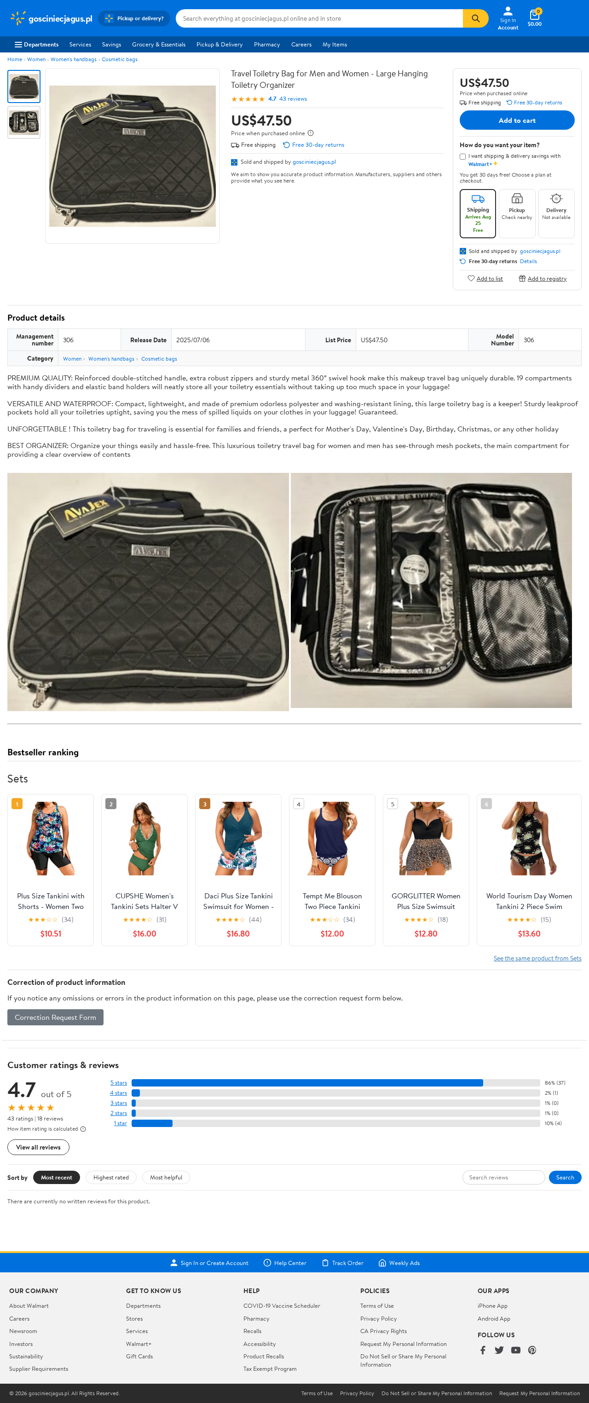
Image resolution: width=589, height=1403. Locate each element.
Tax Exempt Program (270, 1368)
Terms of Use (377, 1305)
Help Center (290, 1263)
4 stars (118, 1092)
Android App (494, 1318)
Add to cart (517, 120)
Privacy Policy (378, 1318)
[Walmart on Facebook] (483, 1351)
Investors (21, 1344)
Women (36, 59)
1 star (120, 1123)
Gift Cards (139, 1356)
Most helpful (166, 1177)
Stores (134, 1318)
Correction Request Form (55, 1017)
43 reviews (293, 98)
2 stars (118, 1113)
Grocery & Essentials (158, 44)
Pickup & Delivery (219, 44)
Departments (41, 44)
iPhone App (493, 1305)
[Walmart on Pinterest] (532, 1351)
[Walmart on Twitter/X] (499, 1351)
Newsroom (23, 1331)
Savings (111, 44)
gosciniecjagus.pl (314, 161)
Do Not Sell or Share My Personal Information (436, 1393)
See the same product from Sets (538, 958)
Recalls (252, 1331)
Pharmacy (267, 44)
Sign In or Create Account (214, 1263)
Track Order (348, 1263)
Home (14, 59)
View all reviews (38, 1147)
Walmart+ (139, 1344)
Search (565, 1177)
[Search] (476, 18)
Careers (301, 44)
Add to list (490, 278)
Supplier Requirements (38, 1368)
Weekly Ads (404, 1263)
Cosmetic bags (120, 59)
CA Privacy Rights (383, 1331)
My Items (335, 44)
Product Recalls (263, 1356)
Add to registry (547, 278)
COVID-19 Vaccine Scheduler (281, 1305)
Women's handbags (74, 59)
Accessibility (259, 1344)
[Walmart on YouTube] (516, 1351)
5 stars (118, 1082)
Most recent (56, 1177)
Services (80, 44)
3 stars (118, 1102)
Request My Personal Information (403, 1344)
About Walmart (29, 1305)
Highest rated (111, 1177)
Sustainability (26, 1356)
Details (528, 261)
